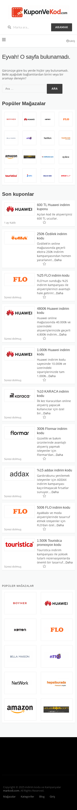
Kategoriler (27, 796)
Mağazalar (9, 796)
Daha (58, 260)
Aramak (61, 27)
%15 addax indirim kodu (54, 470)
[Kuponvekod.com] (38, 12)
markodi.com (11, 790)
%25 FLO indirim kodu (53, 275)
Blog (42, 796)
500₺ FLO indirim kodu (53, 507)
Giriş (72, 41)
